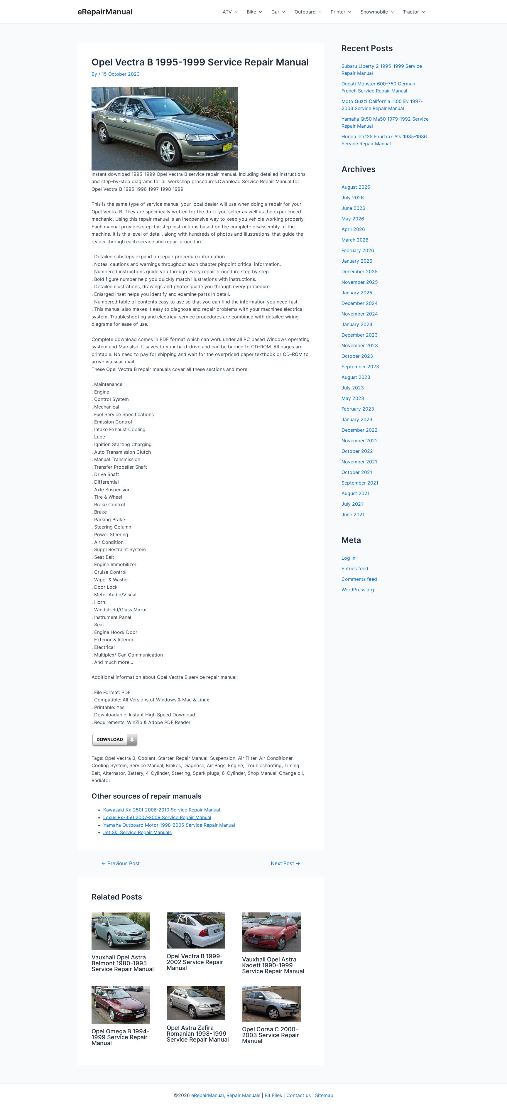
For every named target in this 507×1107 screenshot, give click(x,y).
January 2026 (357, 261)
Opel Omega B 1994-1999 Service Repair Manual (120, 1037)
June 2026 (353, 208)
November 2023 (360, 345)
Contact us (298, 1095)
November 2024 (360, 314)
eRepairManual (105, 11)
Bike (251, 12)
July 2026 (353, 197)
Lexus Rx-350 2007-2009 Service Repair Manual (157, 817)
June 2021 (353, 514)
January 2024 (357, 324)
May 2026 (353, 219)
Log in (348, 558)
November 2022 (360, 440)
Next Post (285, 863)
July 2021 (352, 504)
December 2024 (360, 303)
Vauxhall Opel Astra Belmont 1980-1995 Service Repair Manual (123, 963)
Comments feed (359, 579)
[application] (235, 11)
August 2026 (356, 187)
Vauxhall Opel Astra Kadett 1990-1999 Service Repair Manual (273, 965)
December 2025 (360, 271)
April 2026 (353, 229)
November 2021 (359, 462)
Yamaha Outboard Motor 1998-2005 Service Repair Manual (169, 825)
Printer (338, 12)
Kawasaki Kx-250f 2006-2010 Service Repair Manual (161, 810)
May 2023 (353, 398)
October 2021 (357, 472)
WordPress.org (358, 590)
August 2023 (356, 377)
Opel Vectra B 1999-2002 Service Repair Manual (195, 962)
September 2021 (360, 483)
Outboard (305, 12)
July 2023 (353, 388)
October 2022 (357, 451)
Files (277, 1095)
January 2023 (357, 419)
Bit (268, 1095)
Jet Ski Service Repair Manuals (137, 832)
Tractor (411, 12)
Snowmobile (374, 12)
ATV (227, 12)
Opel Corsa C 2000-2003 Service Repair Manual (270, 1035)
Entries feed (355, 568)
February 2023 (358, 409)
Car (275, 12)
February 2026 (358, 250)
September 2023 (360, 366)
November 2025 (360, 282)
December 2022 (360, 430)
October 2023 (357, 356)
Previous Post (120, 863)
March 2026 (355, 240)
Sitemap (324, 1095)
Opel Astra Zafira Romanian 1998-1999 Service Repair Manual (198, 1033)
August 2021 (355, 493)
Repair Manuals (243, 1095)
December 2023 (360, 335)
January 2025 (357, 293)
